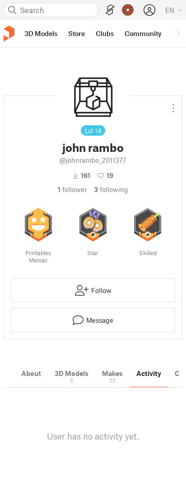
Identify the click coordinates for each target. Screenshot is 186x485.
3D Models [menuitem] (40, 33)
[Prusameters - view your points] (128, 10)
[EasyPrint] (110, 10)
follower (72, 189)
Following (111, 189)
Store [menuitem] (76, 33)
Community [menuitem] (143, 33)
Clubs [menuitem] (105, 33)
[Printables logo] (9, 33)
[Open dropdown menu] (173, 105)
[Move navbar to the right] (177, 33)
